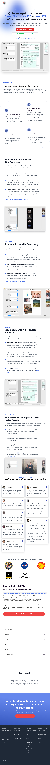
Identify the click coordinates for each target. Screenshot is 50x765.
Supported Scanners (6, 730)
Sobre (44, 3)
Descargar (23, 3)
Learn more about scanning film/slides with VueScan (16, 199)
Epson (31, 597)
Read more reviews (25, 482)
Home (17, 3)
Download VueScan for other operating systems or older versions (25, 38)
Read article (25, 687)
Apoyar (34, 3)
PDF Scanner (29, 742)
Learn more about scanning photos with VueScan (15, 281)
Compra (29, 3)
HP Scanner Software (43, 734)
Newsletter (4, 737)
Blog (39, 3)
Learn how (12, 456)
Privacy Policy (4, 742)
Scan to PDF (28, 752)
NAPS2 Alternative (18, 738)
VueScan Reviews (5, 739)
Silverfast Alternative (18, 741)
